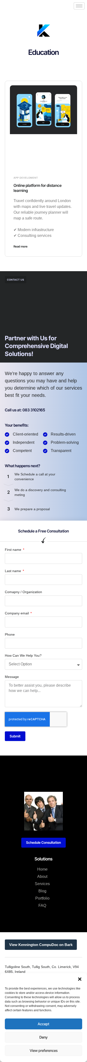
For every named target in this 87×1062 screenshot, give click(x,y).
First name (13, 550)
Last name (13, 571)
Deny (43, 1037)
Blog (42, 891)
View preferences (44, 1050)
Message (12, 677)
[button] (79, 979)
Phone (10, 634)
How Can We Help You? (23, 655)
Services (42, 884)
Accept (43, 1024)
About (42, 876)
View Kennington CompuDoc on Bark (40, 945)
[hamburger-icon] (79, 5)
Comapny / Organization (23, 592)
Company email (17, 613)
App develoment (26, 177)
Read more (21, 246)
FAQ (42, 905)
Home (42, 869)
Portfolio (42, 898)
